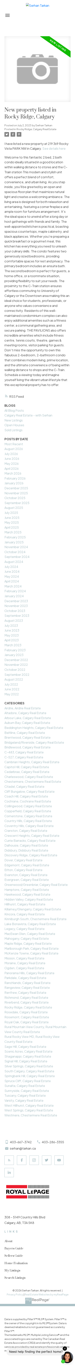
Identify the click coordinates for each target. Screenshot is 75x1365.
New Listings (13, 420)
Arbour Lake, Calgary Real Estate (27, 718)
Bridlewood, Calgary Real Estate (27, 747)
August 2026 (13, 449)
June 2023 (11, 630)
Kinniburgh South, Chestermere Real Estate (35, 919)
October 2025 (14, 498)
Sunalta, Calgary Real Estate (24, 1086)
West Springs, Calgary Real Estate (28, 1110)
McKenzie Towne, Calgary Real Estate (31, 953)
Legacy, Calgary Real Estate (24, 929)
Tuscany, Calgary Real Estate (25, 1095)
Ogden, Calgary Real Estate (24, 968)
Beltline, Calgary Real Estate (24, 733)
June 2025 (11, 518)
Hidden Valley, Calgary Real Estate (28, 899)
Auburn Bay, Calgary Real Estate (27, 723)
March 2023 (12, 645)
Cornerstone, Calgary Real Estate (28, 816)
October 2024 (15, 552)
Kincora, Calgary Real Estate (24, 914)
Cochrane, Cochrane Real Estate (27, 801)
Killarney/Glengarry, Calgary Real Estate (32, 909)
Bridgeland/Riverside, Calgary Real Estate (34, 742)
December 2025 (16, 488)
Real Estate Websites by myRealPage (46, 1294)
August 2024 (13, 562)
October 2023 (14, 611)
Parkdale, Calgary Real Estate (25, 978)
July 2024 (11, 567)
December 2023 (16, 601)
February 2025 (15, 537)
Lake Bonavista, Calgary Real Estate (30, 924)
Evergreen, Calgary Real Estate (26, 880)
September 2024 (17, 557)
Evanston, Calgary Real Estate (26, 875)
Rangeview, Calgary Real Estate (27, 988)
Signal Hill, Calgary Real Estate (25, 1061)
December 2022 (16, 660)
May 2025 (11, 522)
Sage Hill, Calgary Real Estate (25, 1047)
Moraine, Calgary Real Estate (24, 963)
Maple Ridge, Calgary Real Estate (28, 943)
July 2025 (11, 513)
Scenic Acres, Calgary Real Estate (28, 1051)
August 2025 (13, 508)
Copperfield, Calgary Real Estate (27, 811)
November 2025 (16, 493)
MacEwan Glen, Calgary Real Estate (29, 934)
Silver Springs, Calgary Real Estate (28, 1066)
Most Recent (13, 444)
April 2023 (11, 640)
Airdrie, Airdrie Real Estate (22, 708)
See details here (54, 148)
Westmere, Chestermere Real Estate (30, 1115)
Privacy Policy (15, 1294)
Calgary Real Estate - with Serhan (28, 415)
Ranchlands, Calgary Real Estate (27, 983)
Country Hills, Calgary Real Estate (28, 821)
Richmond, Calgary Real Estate (26, 997)
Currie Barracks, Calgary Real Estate (30, 841)
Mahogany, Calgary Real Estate (26, 938)
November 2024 (16, 547)
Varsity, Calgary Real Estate (23, 1100)
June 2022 (11, 689)
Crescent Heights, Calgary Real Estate (31, 836)
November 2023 (16, 606)
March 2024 (13, 586)
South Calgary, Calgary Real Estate (29, 1071)
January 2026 (13, 483)
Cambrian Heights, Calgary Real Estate (31, 762)
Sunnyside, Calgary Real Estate (26, 1091)
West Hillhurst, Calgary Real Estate (29, 1105)
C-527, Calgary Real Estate (23, 757)
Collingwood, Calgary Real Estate (28, 806)
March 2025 (13, 532)
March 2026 (12, 473)
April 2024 (11, 581)
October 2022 (14, 670)
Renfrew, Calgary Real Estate (25, 992)
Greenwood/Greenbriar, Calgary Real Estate (36, 885)
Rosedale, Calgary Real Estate (26, 1012)
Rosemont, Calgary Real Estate (26, 1017)
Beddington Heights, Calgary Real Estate (33, 728)
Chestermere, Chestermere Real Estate (32, 781)
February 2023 (15, 650)
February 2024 (15, 591)
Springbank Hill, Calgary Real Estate (29, 1076)
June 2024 (12, 571)
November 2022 (16, 665)
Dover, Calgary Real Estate (23, 860)
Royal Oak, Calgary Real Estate (26, 1022)
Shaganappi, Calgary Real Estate (27, 1056)
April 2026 (11, 468)
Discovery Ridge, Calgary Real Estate (30, 855)
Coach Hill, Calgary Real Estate (26, 796)
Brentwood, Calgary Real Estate (27, 737)
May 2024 (11, 576)
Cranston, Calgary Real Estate (25, 831)
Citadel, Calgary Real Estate (24, 786)
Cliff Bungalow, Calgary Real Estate (29, 791)
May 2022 (11, 694)
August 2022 (13, 679)
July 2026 (11, 454)
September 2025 (16, 503)
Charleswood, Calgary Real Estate (28, 777)
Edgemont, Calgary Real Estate (26, 865)
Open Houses (14, 425)
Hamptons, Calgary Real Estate (26, 890)
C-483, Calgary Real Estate (24, 752)
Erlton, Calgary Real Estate (23, 870)
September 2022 (16, 675)
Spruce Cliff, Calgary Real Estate (27, 1081)
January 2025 (14, 542)
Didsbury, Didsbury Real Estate (26, 850)
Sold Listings (13, 430)
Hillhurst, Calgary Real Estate (24, 904)
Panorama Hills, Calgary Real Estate (29, 973)
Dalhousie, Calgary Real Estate (26, 845)
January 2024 (14, 596)
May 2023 (11, 635)
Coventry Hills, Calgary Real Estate (29, 826)
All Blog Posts (14, 410)
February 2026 (15, 478)
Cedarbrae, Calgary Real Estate (26, 772)
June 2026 (11, 459)
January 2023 (13, 655)
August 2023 (13, 620)
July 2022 (11, 684)
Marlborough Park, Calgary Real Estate (31, 948)
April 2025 (11, 527)
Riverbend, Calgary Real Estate (26, 1002)
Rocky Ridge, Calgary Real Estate (36, 129)
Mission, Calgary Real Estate (24, 958)
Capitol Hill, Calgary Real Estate (26, 767)
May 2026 (11, 464)
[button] (9, 1160)
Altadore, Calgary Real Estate (25, 713)
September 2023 (16, 616)
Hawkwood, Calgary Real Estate (27, 894)
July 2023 (11, 625)
